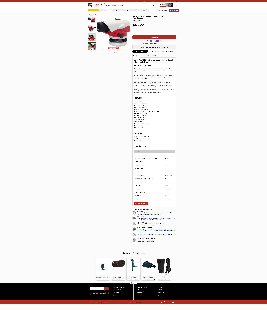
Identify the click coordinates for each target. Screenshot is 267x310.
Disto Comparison (116, 292)
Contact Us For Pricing (118, 279)
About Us (154, 1)
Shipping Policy (139, 295)
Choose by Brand (161, 289)
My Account (175, 1)
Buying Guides (117, 10)
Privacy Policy (161, 295)
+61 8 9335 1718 (163, 47)
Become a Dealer (161, 292)
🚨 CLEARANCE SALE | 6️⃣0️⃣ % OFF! (141, 10)
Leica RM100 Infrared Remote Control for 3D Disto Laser (118, 277)
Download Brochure (141, 203)
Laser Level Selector (117, 289)
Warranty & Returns (140, 291)
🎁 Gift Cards (147, 1)
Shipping (144, 55)
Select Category (93, 10)
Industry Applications (127, 10)
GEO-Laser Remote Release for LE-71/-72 (164, 277)
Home (89, 14)
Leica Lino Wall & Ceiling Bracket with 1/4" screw (133, 277)
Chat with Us (115, 294)
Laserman (96, 302)
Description (136, 55)
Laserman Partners (162, 297)
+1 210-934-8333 (163, 10)
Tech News (161, 1)
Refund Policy (138, 294)
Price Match (140, 51)
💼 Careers (139, 1)
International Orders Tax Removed (163, 51)
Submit (107, 288)
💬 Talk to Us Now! (174, 10)
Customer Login (139, 292)
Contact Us (168, 1)
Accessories (109, 10)
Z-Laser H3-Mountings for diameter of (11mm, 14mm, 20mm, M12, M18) (103, 277)
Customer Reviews (161, 291)
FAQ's (114, 297)
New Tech (101, 10)
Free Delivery (138, 289)
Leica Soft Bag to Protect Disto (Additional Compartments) (149, 277)
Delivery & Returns (153, 55)
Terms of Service (161, 294)
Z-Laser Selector (116, 291)
